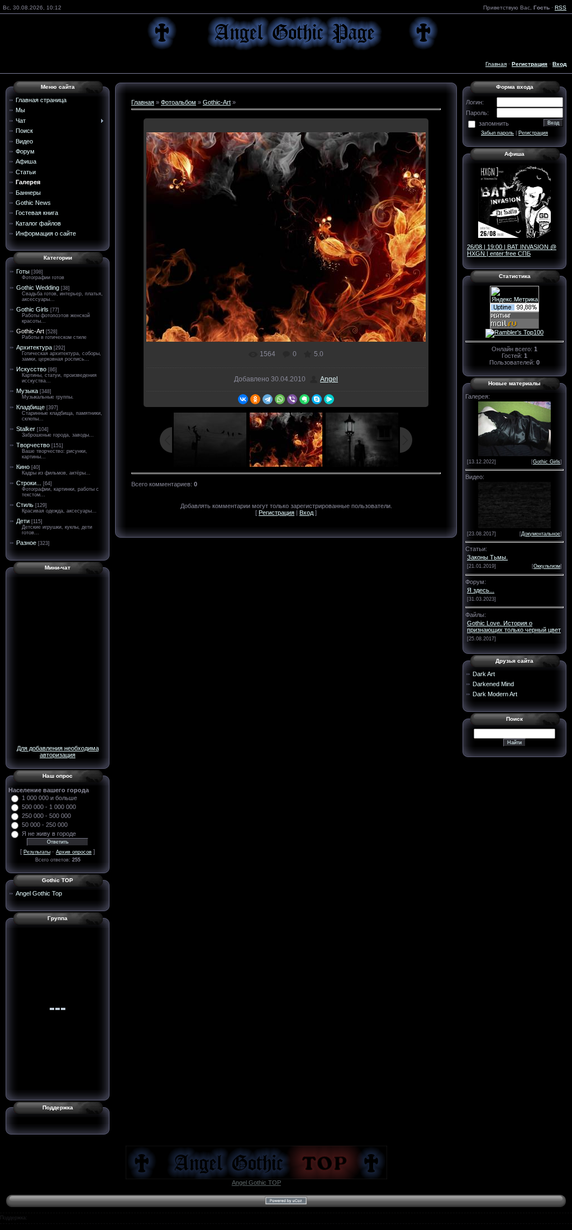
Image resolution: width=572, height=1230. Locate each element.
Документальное (540, 534)
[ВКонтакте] (243, 399)
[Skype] (317, 399)
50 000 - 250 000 (45, 824)
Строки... (28, 483)
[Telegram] (268, 399)
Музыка (27, 390)
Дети (23, 521)
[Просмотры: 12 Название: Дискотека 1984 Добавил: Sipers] (514, 504)
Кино (23, 466)
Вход (306, 512)
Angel (329, 379)
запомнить (494, 123)
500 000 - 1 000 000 (49, 806)
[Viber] (292, 399)
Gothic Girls (32, 309)
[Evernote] (304, 399)
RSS (560, 7)
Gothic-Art (30, 331)
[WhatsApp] (280, 399)
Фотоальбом (178, 102)
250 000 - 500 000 (46, 815)
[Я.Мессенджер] (329, 399)
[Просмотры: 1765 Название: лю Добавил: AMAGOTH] (514, 427)
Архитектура (34, 347)
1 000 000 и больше (49, 798)
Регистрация (276, 512)
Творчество (33, 445)
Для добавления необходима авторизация (58, 751)
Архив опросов (74, 852)
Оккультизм (546, 566)
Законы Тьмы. (487, 557)
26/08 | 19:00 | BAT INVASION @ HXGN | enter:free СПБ (511, 250)
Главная (496, 64)
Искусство (31, 369)
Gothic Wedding (37, 287)
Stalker (25, 428)
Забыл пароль (497, 133)
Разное (26, 542)
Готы (23, 271)
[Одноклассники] (255, 399)
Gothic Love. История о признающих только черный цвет (514, 626)
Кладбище (30, 407)
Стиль (25, 504)
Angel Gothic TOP (256, 1182)
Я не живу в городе (49, 833)
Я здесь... (480, 590)
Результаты (36, 852)
